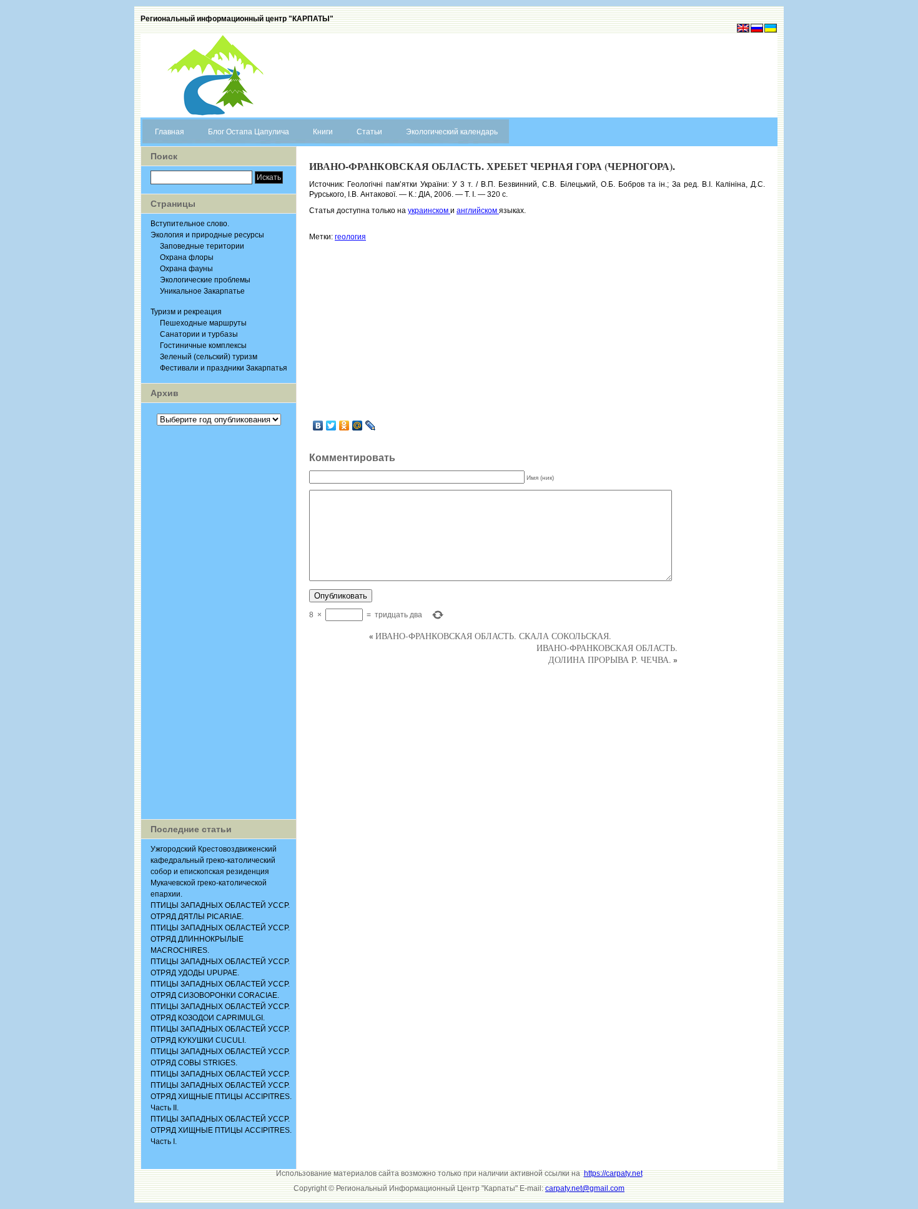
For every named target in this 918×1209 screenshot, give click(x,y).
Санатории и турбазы (199, 334)
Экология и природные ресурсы (207, 235)
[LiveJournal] (370, 425)
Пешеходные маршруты (203, 323)
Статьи (369, 131)
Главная (169, 131)
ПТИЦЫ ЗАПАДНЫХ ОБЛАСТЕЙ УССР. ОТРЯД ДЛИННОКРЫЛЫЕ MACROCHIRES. (220, 939)
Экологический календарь (452, 131)
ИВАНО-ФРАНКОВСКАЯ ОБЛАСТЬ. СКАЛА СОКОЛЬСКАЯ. (493, 636)
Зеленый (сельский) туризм (208, 356)
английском (478, 210)
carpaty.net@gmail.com (584, 1188)
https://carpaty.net (613, 1173)
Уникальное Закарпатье (202, 291)
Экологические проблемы (205, 280)
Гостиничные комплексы (203, 345)
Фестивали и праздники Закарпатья (223, 368)
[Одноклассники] (344, 425)
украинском (429, 210)
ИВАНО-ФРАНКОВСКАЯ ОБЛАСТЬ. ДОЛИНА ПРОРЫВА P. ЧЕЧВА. (607, 653)
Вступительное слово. (190, 223)
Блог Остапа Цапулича (248, 131)
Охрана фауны (186, 268)
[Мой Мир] (357, 425)
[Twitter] (331, 425)
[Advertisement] (218, 622)
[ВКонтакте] (318, 425)
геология (350, 236)
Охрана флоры (187, 257)
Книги (323, 131)
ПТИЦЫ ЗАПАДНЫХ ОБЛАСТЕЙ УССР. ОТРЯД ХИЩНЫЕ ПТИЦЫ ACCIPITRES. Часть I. (221, 1130)
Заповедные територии (202, 246)
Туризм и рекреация (186, 311)
